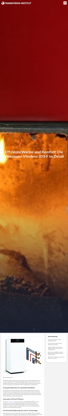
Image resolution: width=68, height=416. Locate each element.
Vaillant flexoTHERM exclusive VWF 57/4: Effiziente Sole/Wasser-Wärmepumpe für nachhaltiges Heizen (55, 348)
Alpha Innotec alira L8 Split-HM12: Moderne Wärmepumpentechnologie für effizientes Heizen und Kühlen (55, 353)
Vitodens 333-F (11, 401)
